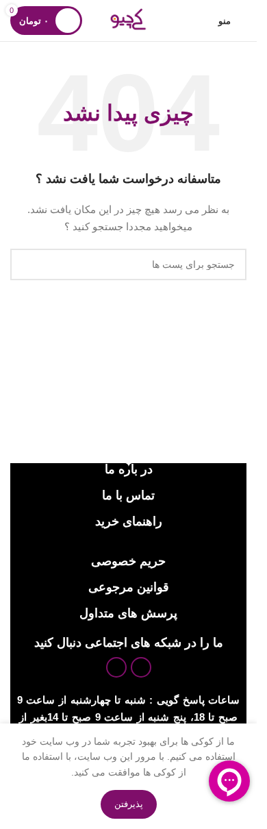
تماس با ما (128, 495)
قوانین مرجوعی (128, 587)
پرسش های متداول (128, 613)
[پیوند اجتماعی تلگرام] (116, 667)
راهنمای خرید (128, 521)
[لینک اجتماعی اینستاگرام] (141, 667)
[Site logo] (128, 19)
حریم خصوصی (128, 561)
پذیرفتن (128, 804)
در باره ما (129, 469)
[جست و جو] (26, 264)
